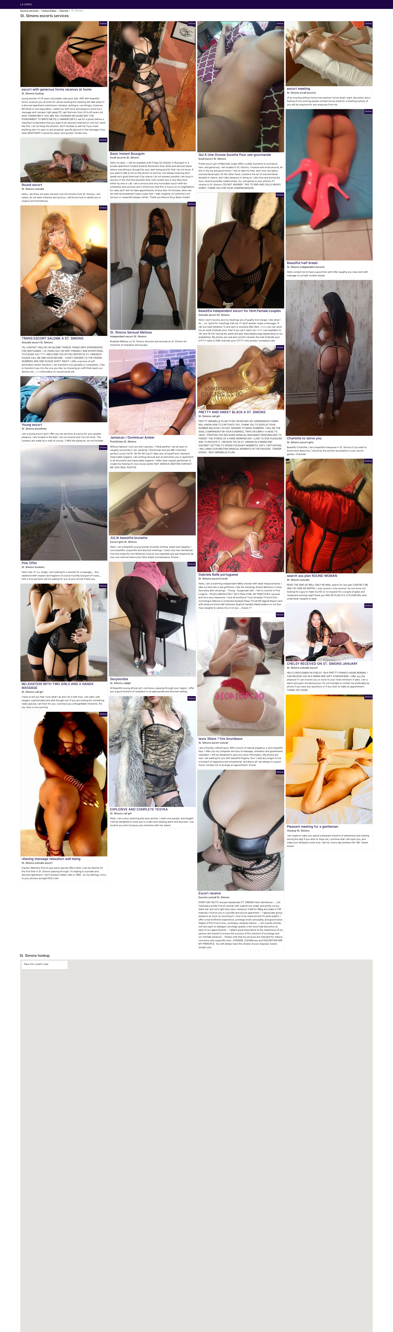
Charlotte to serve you (304, 438)
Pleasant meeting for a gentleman (312, 826)
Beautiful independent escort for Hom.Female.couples (239, 311)
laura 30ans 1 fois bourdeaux (220, 739)
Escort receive (209, 893)
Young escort (32, 425)
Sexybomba (119, 679)
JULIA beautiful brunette (128, 538)
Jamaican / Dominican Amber (132, 437)
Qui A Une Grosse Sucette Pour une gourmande (234, 155)
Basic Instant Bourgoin (127, 154)
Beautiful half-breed (302, 263)
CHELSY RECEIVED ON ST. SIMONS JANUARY (322, 664)
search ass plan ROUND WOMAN (312, 576)
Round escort (32, 185)
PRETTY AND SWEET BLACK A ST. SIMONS (231, 412)
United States (49, 10)
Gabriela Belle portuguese (218, 574)
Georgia (64, 10)
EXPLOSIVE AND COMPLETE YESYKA (139, 809)
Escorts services (29, 10)
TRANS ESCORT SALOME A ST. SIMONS (52, 338)
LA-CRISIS (26, 4)
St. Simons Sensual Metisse (131, 332)
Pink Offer (29, 563)
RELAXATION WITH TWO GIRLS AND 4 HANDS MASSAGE (57, 686)
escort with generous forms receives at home (56, 89)
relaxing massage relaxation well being (51, 859)
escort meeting (298, 89)
